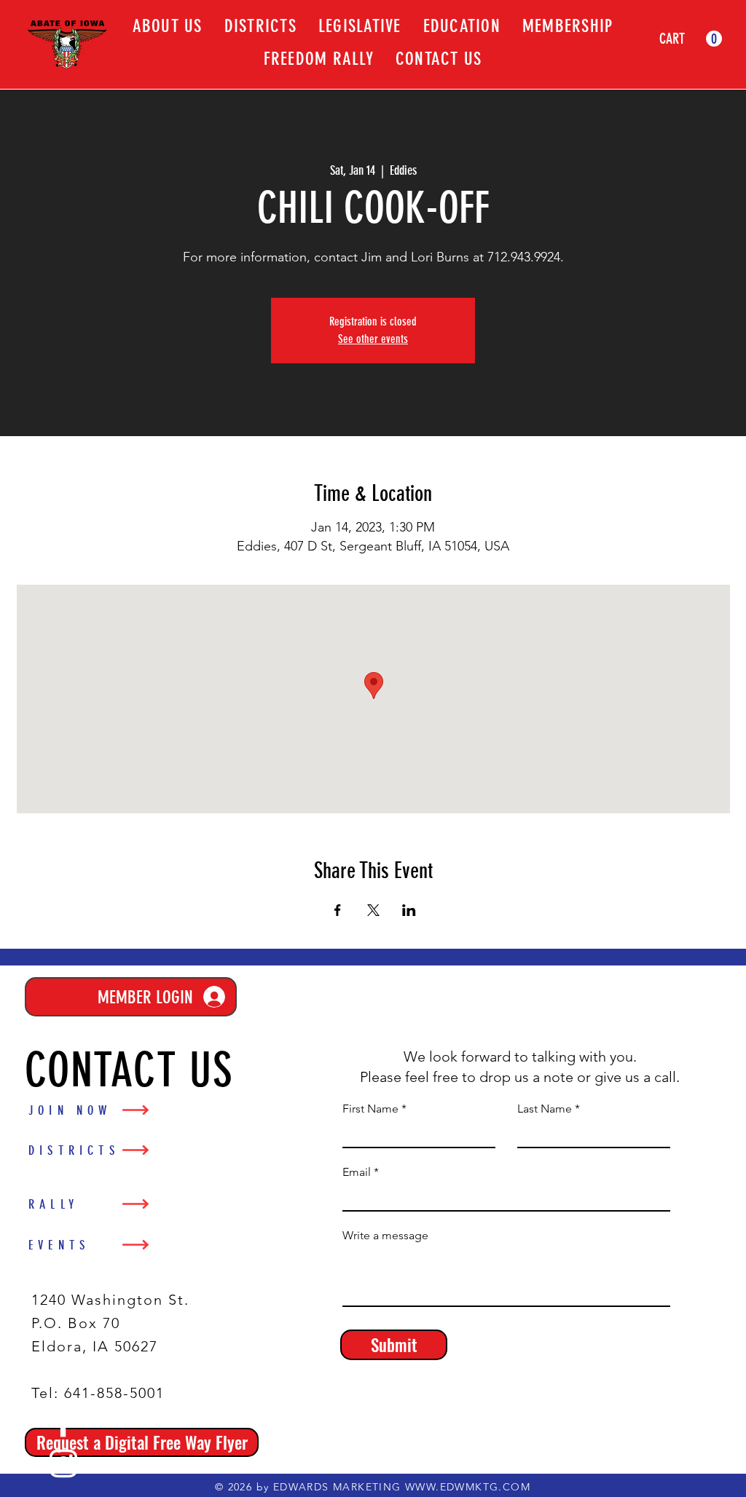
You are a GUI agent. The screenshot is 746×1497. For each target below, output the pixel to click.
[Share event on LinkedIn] (409, 910)
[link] (690, 39)
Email (356, 1172)
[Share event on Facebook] (338, 910)
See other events (373, 339)
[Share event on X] (373, 910)
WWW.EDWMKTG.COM (467, 1486)
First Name (370, 1109)
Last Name (544, 1109)
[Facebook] (63, 1423)
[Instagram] (63, 1463)
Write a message (385, 1235)
